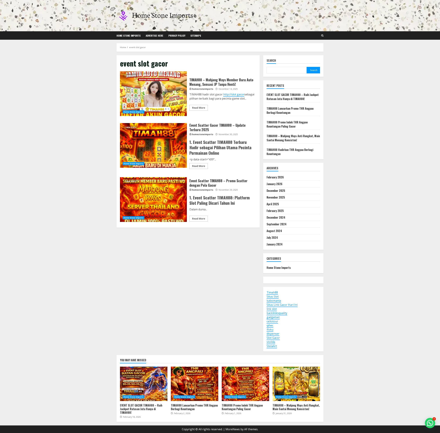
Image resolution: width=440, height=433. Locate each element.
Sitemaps (195, 35)
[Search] (322, 35)
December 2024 (276, 217)
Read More (198, 107)
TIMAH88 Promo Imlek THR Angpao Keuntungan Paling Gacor (287, 124)
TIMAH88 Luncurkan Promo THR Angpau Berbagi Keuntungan (290, 110)
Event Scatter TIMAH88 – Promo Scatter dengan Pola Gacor (153, 199)
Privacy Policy (176, 35)
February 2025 (275, 211)
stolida (271, 342)
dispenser (273, 334)
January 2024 (275, 244)
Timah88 (272, 292)
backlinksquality (277, 313)
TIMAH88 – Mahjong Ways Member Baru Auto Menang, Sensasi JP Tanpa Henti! (153, 93)
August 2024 (274, 231)
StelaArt (272, 346)
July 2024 (272, 237)
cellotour (272, 321)
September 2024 (277, 224)
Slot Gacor (273, 338)
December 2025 (276, 191)
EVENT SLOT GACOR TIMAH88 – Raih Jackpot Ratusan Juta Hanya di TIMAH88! (293, 97)
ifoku (270, 329)
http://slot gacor (233, 94)
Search (271, 61)
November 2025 (276, 197)
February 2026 (275, 177)
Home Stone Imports (129, 35)
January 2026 (274, 184)
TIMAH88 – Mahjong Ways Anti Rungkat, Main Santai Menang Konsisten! (293, 138)
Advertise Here (154, 35)
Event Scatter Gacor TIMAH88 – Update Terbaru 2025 (153, 145)
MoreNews (233, 429)
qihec (270, 325)
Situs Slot (273, 296)
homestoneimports (202, 88)
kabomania (274, 301)
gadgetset (273, 317)
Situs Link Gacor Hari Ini (282, 305)
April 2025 (273, 204)
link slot (272, 309)
